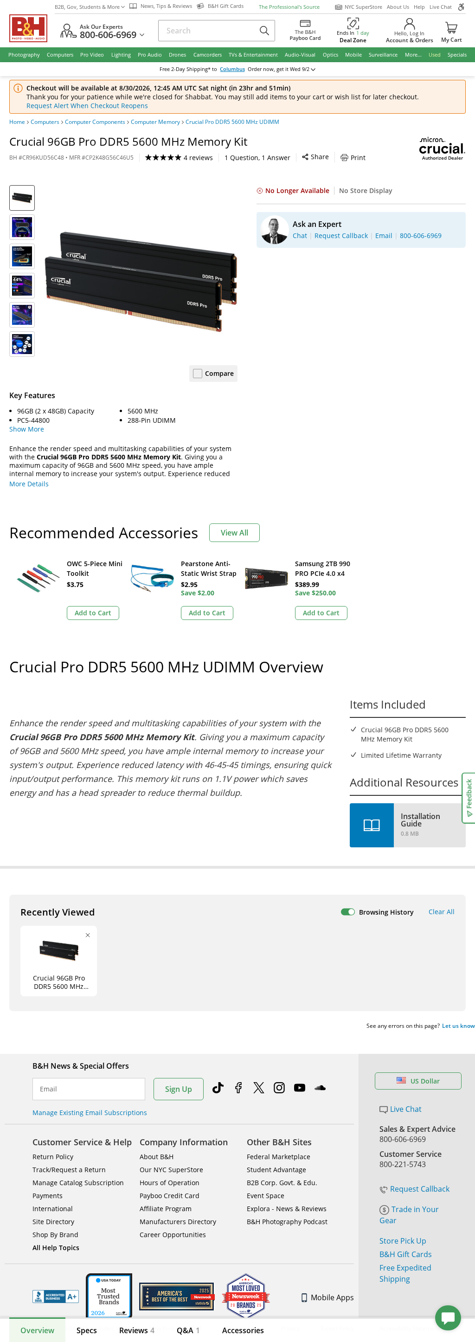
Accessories (243, 1330)
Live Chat (441, 6)
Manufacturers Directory (178, 1221)
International (52, 1208)
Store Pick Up (402, 1241)
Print (358, 157)
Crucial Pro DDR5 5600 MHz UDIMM (232, 122)
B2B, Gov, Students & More (87, 6)
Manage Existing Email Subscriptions (89, 1112)
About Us (398, 6)
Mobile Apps (332, 1297)
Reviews (136, 1330)
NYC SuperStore (363, 6)
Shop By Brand (55, 1234)
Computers (45, 122)
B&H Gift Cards (405, 1254)
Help (419, 6)
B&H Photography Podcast (287, 1221)
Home (17, 122)
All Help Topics (55, 1247)
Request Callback (419, 1189)
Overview (37, 1330)
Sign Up (178, 1089)
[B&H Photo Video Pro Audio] (32, 28)
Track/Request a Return (69, 1169)
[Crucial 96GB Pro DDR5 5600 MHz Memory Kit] (141, 282)
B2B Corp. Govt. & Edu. (282, 1182)
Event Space (265, 1195)
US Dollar (425, 1081)
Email (48, 1089)
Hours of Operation (169, 1182)
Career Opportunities (173, 1234)
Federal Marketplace (278, 1156)
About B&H (156, 1156)
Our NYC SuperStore (171, 1169)
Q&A (188, 1330)
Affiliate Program (166, 1208)
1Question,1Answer (257, 157)
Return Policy (52, 1156)
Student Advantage (276, 1169)
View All (234, 533)
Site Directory (53, 1221)
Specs (87, 1330)
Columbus (232, 69)
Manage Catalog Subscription (78, 1182)
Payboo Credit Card (169, 1195)
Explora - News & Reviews (287, 1208)
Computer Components (95, 122)
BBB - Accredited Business (55, 1296)
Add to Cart (93, 612)
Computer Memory (155, 122)
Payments (47, 1195)
